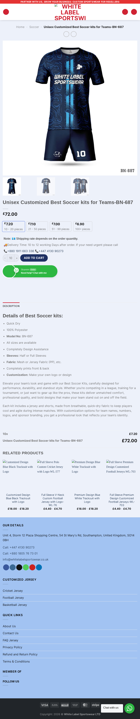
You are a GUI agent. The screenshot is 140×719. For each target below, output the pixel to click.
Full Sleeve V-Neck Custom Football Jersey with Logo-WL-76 (52, 500)
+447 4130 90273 (51, 251)
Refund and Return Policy (20, 654)
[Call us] (26, 567)
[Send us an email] (19, 567)
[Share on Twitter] (26, 284)
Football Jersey (13, 597)
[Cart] (134, 12)
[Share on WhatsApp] (6, 284)
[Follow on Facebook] (6, 567)
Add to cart (34, 258)
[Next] (137, 488)
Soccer (34, 27)
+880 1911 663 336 (20, 251)
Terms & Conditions (16, 661)
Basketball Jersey (15, 605)
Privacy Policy (12, 647)
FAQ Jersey (10, 640)
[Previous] (3, 488)
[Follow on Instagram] (13, 567)
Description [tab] (11, 306)
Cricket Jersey (13, 590)
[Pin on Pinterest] (39, 284)
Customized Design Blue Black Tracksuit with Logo (18, 498)
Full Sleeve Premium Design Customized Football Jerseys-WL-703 (122, 500)
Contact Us (10, 633)
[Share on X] (19, 284)
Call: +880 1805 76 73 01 (20, 553)
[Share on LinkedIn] (45, 284)
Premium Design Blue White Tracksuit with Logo (87, 498)
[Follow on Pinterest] (32, 567)
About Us (9, 626)
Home (20, 27)
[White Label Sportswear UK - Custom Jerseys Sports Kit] (70, 12)
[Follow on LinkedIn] (39, 567)
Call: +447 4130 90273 (18, 547)
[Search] (125, 12)
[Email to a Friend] (32, 284)
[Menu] (6, 12)
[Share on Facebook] (13, 284)
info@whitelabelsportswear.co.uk (25, 559)
